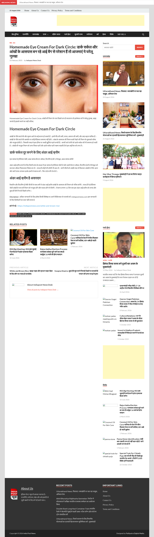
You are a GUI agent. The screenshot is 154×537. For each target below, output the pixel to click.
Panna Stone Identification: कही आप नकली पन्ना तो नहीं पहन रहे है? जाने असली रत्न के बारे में (130, 441)
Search (106, 43)
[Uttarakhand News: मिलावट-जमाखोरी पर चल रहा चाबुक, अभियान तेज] (123, 74)
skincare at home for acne (21, 216)
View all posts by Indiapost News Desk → (43, 289)
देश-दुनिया (15, 34)
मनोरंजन (89, 34)
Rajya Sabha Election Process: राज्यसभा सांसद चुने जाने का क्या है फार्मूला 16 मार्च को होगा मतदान (53, 252)
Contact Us (45, 10)
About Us (35, 10)
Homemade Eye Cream (36, 214)
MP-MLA (122, 34)
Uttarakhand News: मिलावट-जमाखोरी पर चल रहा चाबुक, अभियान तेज (41, 2)
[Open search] (143, 35)
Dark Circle (22, 214)
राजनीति (25, 34)
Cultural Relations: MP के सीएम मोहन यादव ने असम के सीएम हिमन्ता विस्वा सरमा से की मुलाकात (131, 318)
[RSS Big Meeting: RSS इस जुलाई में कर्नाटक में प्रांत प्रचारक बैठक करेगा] (23, 238)
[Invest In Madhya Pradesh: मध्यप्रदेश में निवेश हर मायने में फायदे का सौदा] (109, 330)
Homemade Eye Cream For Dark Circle (61, 214)
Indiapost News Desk (33, 60)
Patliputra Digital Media (135, 533)
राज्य (44, 34)
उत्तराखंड (35, 34)
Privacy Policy (57, 10)
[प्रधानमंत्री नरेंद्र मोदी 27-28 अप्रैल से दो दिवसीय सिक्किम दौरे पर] (110, 286)
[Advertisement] (100, 20)
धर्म (97, 34)
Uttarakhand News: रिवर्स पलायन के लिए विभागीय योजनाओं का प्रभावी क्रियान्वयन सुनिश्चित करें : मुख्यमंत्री (123, 133)
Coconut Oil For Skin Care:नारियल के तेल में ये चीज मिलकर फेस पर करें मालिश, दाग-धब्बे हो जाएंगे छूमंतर (84, 239)
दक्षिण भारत (56, 34)
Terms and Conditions (73, 10)
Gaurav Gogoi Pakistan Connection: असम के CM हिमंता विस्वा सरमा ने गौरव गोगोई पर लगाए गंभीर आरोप (132, 303)
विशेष (111, 34)
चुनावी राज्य (79, 34)
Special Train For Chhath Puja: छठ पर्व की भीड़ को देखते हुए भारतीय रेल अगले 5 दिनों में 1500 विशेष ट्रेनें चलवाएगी (131, 457)
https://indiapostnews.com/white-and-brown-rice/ (39, 206)
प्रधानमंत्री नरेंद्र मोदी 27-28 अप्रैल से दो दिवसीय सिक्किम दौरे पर (132, 286)
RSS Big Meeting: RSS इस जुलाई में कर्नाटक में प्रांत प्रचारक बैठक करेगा (23, 252)
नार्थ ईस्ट (67, 34)
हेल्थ (104, 34)
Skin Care (81, 214)
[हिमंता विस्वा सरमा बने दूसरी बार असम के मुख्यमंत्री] (123, 233)
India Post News (29, 533)
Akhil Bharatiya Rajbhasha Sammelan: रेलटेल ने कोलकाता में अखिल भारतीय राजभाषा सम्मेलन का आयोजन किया (75, 501)
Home (26, 10)
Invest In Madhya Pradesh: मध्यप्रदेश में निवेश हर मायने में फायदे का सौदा (131, 332)
